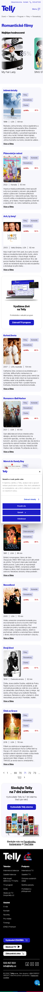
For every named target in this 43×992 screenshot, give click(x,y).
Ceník (5, 889)
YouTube (28, 844)
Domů (4, 16)
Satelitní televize (9, 874)
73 (34, 772)
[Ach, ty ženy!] (12, 232)
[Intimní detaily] (12, 106)
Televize (11, 16)
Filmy (28, 16)
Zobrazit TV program (21, 322)
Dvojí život (8, 648)
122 (19, 777)
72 (29, 772)
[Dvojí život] (12, 663)
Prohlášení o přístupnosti (26, 890)
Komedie (34, 158)
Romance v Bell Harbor (14, 398)
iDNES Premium (9, 927)
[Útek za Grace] (12, 726)
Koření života (9, 335)
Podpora (25, 866)
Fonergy (6, 923)
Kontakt (25, 2)
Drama (25, 105)
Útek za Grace (10, 711)
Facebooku (29, 841)
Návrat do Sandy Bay (13, 461)
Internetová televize (11, 870)
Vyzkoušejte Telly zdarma (21, 807)
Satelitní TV (26, 874)
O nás (5, 906)
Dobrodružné (28, 531)
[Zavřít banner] (39, 471)
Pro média (7, 919)
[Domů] (8, 9)
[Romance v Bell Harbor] (12, 414)
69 (15, 772)
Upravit (20, 512)
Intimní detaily (10, 90)
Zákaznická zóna (16, 2)
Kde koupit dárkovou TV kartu (10, 879)
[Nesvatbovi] (12, 600)
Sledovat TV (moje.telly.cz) (8, 894)
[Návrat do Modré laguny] (12, 537)
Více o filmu (8, 144)
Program (20, 16)
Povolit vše (21, 506)
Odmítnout (21, 519)
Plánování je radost (12, 153)
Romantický (27, 100)
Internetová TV (28, 870)
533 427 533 (9, 963)
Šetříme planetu (28, 885)
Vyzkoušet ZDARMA (15, 940)
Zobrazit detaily (30, 499)
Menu (34, 9)
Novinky (6, 915)
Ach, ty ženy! (9, 216)
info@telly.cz (9, 966)
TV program (8, 885)
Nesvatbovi (9, 585)
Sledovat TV (11, 947)
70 (20, 772)
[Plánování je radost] (12, 169)
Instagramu (15, 844)
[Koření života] (12, 351)
